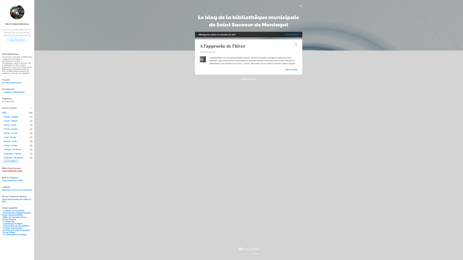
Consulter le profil (17, 40)
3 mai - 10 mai (10, 137)
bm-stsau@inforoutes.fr (12, 83)
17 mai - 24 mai (10, 129)
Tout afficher (291, 35)
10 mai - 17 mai (10, 133)
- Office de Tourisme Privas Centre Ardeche (14, 218)
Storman (255, 253)
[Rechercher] (300, 6)
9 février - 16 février (12, 150)
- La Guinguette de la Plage (14, 235)
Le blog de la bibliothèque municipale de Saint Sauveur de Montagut (248, 20)
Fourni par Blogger (250, 249)
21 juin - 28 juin (10, 121)
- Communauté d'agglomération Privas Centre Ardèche (16, 214)
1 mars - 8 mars (11, 145)
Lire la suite (291, 70)
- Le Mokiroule (8, 222)
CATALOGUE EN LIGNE (12, 180)
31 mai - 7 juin (10, 125)
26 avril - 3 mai (10, 141)
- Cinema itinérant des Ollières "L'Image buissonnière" (15, 227)
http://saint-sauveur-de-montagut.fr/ (17, 190)
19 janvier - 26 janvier (13, 158)
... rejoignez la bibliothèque (13, 92)
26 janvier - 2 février (13, 154)
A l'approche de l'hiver (222, 46)
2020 (4, 113)
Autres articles (248, 79)
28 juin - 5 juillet (11, 117)
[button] (296, 45)
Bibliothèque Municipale (17, 24)
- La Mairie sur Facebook (13, 211)
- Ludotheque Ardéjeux (12, 224)
